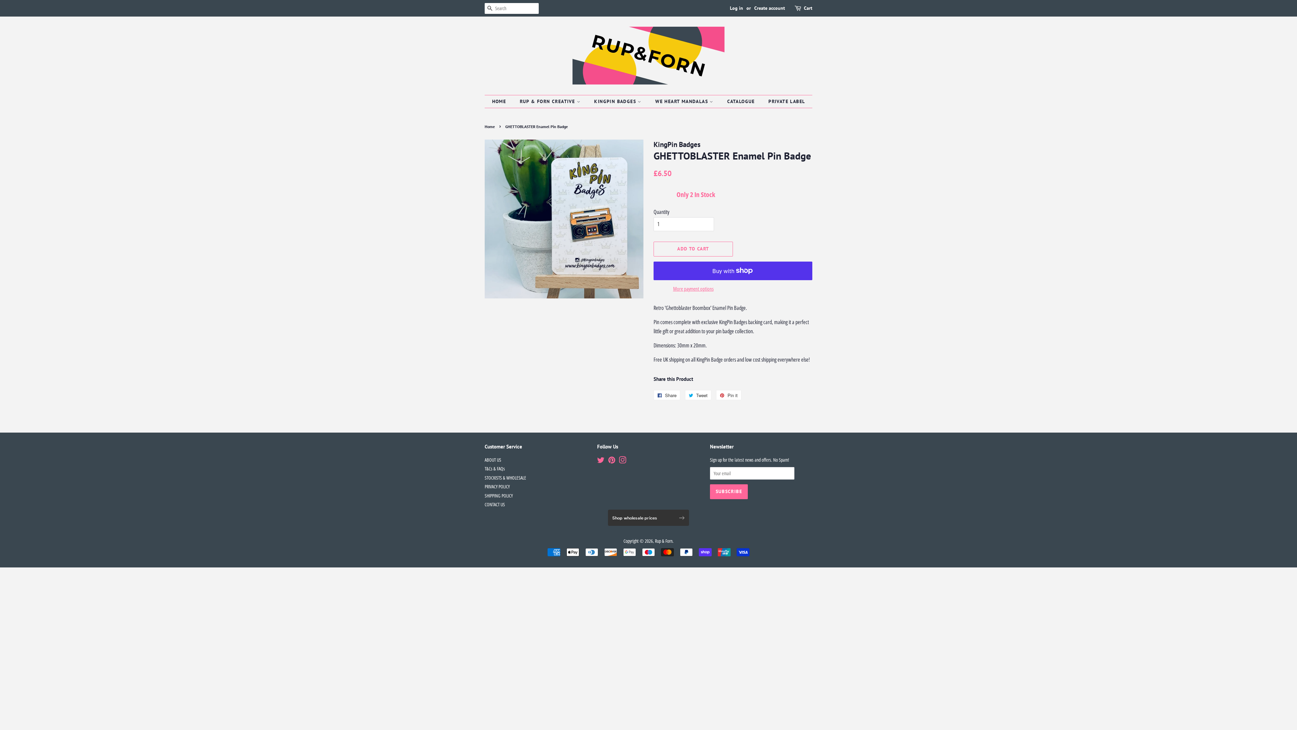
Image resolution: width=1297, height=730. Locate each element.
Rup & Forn (663, 541)
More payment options (693, 288)
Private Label (786, 101)
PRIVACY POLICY (497, 486)
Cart (808, 8)
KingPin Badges (616, 101)
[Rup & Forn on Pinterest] (611, 461)
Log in (736, 8)
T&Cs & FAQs (495, 468)
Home (499, 101)
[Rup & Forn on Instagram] (622, 461)
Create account (769, 8)
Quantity (661, 212)
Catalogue (741, 101)
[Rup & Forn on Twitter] (601, 461)
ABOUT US (493, 460)
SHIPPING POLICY (499, 495)
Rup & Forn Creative (548, 101)
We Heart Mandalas (682, 101)
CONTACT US (495, 504)
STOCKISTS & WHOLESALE (505, 477)
